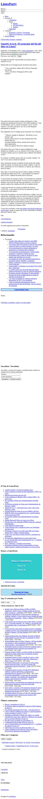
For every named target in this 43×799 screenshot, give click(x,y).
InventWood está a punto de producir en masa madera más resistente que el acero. (23, 256)
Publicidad (12, 29)
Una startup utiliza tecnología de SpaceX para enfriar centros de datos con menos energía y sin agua (25, 245)
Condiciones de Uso (22, 746)
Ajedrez (15, 27)
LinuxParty (9, 4)
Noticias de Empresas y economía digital (21, 34)
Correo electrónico (28, 51)
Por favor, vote (5, 56)
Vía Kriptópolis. (6, 219)
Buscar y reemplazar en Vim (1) (15, 704)
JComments (21, 229)
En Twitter (27, 742)
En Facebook (35, 742)
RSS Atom (19, 742)
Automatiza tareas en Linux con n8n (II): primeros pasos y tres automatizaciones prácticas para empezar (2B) (23, 694)
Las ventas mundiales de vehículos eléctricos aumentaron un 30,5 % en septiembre (23, 279)
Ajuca (3, 779)
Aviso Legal (34, 746)
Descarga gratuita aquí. (18, 594)
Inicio (6, 16)
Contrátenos (12, 20)
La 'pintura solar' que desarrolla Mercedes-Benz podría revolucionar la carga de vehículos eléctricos (25, 270)
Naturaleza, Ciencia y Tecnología (19, 32)
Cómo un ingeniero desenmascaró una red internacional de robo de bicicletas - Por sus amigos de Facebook (25, 284)
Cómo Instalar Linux (21, 289)
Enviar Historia (9, 36)
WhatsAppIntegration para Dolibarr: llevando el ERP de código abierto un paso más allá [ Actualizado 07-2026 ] (22, 637)
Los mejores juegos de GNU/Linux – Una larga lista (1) (22, 710)
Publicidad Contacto (8, 742)
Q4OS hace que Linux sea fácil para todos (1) (19, 727)
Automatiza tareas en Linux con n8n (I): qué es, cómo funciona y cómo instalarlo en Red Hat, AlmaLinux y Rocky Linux (22, 659)
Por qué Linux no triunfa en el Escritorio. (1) (19, 720)
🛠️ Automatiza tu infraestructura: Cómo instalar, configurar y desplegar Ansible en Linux (24, 252)
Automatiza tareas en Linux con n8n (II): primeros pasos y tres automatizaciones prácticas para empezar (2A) (23, 647)
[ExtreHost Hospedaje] (15, 302)
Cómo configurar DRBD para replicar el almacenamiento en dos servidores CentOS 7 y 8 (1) (23, 712)
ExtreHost (12, 796)
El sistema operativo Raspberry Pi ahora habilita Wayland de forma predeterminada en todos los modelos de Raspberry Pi (24, 275)
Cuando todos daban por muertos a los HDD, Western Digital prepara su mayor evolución (23, 242)
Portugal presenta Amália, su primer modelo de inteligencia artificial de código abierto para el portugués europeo (23, 653)
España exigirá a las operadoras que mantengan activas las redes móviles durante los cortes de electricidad (23, 683)
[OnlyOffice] (11, 39)
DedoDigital (5, 790)
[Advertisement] (21, 97)
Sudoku (15, 23)
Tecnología (11, 231)
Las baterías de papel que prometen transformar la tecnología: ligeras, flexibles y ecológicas (24, 260)
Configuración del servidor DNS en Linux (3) (19, 722)
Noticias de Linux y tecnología (14, 582)
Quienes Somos (10, 746)
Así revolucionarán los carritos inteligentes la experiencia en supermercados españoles (23, 249)
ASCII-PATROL (18, 25)
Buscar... (3, 9)
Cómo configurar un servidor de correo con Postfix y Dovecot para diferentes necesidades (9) (21, 730)
